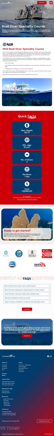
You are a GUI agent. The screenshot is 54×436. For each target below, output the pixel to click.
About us (4, 362)
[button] (51, 2)
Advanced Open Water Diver (12, 72)
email (9, 236)
